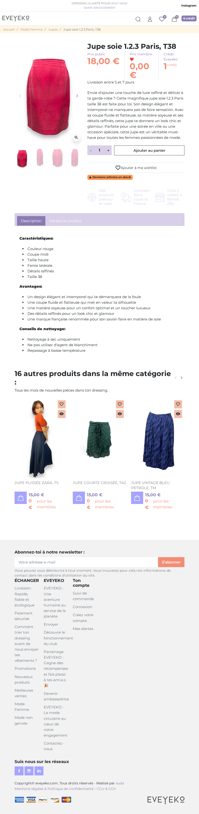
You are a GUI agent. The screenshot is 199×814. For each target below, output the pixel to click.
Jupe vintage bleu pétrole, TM (150, 485)
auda (120, 783)
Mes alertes (83, 628)
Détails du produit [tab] (65, 220)
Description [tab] (31, 220)
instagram (189, 5)
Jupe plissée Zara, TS (36, 482)
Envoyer (51, 624)
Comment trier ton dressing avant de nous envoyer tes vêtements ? (27, 643)
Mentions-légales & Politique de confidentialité (54, 789)
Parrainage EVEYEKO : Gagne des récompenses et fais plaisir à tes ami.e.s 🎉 (56, 668)
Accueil (9, 29)
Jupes (53, 29)
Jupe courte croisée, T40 (99, 482)
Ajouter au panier (149, 150)
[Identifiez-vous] (150, 18)
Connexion (82, 606)
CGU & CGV (106, 789)
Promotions (25, 668)
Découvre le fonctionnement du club (58, 638)
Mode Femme (31, 29)
